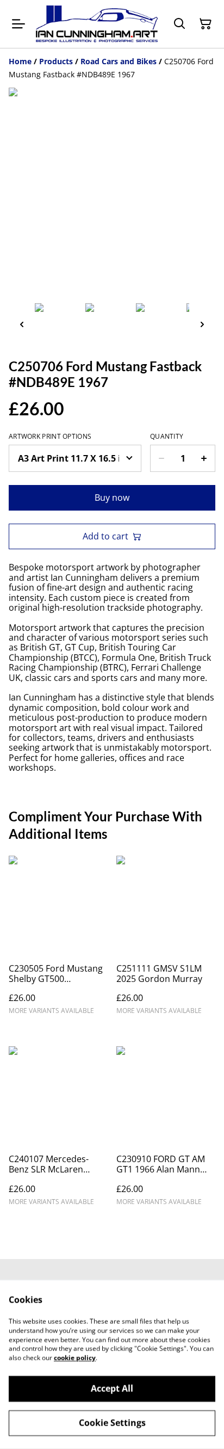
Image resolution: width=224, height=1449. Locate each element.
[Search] (179, 24)
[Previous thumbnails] (22, 324)
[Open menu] (18, 24)
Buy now (112, 498)
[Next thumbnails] (202, 324)
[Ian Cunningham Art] (97, 23)
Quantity (166, 436)
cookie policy (75, 1357)
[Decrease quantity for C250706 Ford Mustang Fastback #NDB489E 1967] (161, 458)
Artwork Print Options (50, 436)
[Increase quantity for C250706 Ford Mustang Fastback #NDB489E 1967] (204, 458)
